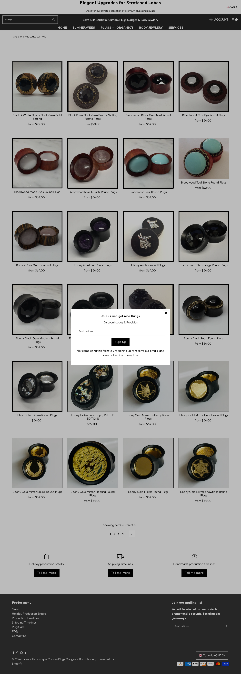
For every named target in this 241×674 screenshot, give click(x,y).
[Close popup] (166, 313)
